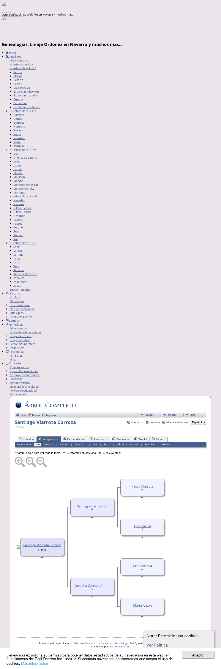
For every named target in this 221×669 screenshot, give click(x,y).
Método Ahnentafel (127, 444)
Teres (16, 258)
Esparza (18, 99)
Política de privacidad (23, 390)
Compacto (80, 444)
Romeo (18, 235)
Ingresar (51, 415)
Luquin (17, 169)
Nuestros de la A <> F (22, 68)
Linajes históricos (20, 336)
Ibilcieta (18, 130)
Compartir (137, 422)
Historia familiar (19, 305)
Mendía (18, 181)
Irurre (17, 142)
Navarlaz (19, 200)
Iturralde (19, 146)
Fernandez (20, 103)
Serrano (18, 255)
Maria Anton (142, 605)
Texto (107, 444)
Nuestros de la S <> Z (22, 243)
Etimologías (16, 301)
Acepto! (198, 655)
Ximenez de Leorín (25, 274)
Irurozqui (19, 138)
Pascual (18, 223)
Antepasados (50, 439)
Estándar (49, 444)
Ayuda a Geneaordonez (24, 375)
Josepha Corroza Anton (92, 585)
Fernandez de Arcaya (26, 107)
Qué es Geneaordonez (23, 371)
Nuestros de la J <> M (22, 150)
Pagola (17, 220)
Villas (12, 359)
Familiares (15, 355)
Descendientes (76, 439)
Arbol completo (19, 60)
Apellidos (15, 56)
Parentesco (100, 439)
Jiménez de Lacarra (25, 157)
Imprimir (155, 422)
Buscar (149, 414)
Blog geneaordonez (21, 309)
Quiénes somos (19, 367)
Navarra (18, 204)
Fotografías (16, 352)
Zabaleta (18, 278)
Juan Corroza (142, 566)
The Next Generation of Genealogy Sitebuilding (100, 643)
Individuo (28, 439)
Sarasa (17, 251)
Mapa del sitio (18, 394)
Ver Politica (157, 645)
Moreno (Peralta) (24, 188)
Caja (95, 444)
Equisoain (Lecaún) (25, 95)
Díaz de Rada (21, 88)
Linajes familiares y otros (25, 332)
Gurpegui (19, 122)
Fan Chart (150, 444)
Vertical (64, 444)
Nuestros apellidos (21, 64)
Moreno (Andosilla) (25, 185)
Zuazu (17, 286)
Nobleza (14, 297)
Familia (142, 439)
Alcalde (17, 76)
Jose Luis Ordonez (119, 646)
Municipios (16, 313)
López (17, 165)
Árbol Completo (50, 405)
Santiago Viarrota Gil (92, 506)
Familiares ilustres (20, 317)
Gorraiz (18, 119)
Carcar (17, 84)
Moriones (19, 192)
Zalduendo (20, 282)
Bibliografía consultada (24, 387)
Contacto (14, 363)
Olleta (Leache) (22, 212)
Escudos (14, 321)
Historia (14, 293)
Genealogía (15, 324)
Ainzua (17, 72)
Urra (16, 262)
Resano (18, 227)
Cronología (122, 439)
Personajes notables (22, 344)
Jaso (16, 154)
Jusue (16, 161)
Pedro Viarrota (142, 486)
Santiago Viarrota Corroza (42, 545)
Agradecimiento (19, 383)
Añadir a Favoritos (177, 422)
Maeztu (18, 173)
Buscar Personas (20, 289)
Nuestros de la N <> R (23, 196)
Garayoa (18, 115)
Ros (15, 239)
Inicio (12, 53)
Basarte (18, 80)
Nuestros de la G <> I (22, 111)
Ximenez (18, 270)
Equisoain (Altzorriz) (26, 91)
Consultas (15, 379)
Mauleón (19, 177)
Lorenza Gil (142, 526)
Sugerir (160, 439)
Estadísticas (16, 348)
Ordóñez (19, 216)
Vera (16, 266)
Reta (16, 231)
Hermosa (19, 126)
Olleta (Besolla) (22, 208)
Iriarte (17, 134)
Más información (34, 663)
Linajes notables (19, 340)
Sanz (16, 247)
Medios (172, 414)
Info (192, 414)
